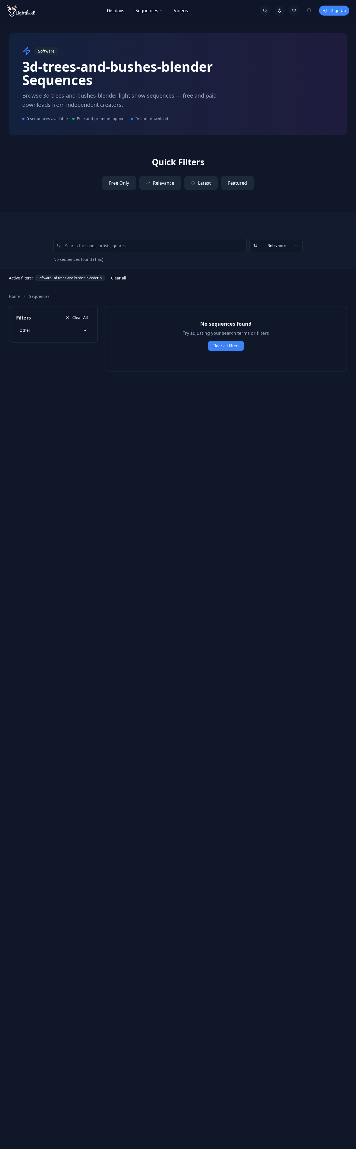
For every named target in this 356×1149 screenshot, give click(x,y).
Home (14, 296)
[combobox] (276, 245)
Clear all (118, 278)
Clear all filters (225, 345)
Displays (115, 11)
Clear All (80, 317)
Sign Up (338, 10)
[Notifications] (309, 10)
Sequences (146, 11)
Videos (181, 11)
